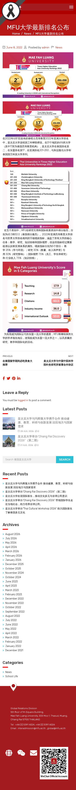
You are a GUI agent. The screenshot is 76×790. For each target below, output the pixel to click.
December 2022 (14, 598)
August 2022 (12, 615)
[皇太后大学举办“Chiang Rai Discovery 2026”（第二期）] (9, 441)
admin (45, 47)
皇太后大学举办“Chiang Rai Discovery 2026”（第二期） (36, 491)
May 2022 (10, 628)
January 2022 (13, 646)
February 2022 (13, 641)
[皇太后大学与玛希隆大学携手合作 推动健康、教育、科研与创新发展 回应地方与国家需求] (9, 423)
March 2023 (12, 590)
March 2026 (12, 551)
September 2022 (15, 611)
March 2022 (12, 637)
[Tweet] (8, 378)
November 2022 (14, 603)
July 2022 (11, 620)
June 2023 (11, 581)
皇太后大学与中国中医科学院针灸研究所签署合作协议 (58, 363)
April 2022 (11, 633)
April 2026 (11, 547)
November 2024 (14, 572)
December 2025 (14, 564)
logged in (23, 400)
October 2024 (13, 577)
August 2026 (12, 534)
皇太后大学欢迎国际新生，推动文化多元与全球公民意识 (36, 496)
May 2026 (10, 542)
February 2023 (13, 594)
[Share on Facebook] (4, 378)
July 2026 (11, 538)
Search (64, 459)
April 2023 (11, 585)
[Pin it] (13, 378)
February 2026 (13, 555)
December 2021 (14, 650)
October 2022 (13, 607)
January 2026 (13, 560)
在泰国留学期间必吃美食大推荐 (17, 363)
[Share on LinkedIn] (18, 378)
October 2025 (13, 568)
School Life (11, 676)
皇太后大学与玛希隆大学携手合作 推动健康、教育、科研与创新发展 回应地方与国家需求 (45, 422)
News (58, 47)
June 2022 (11, 624)
